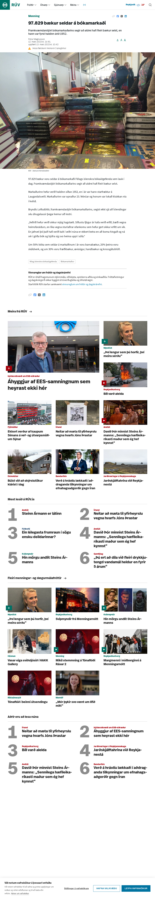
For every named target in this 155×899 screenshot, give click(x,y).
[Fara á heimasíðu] (12, 5)
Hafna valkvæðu (106, 888)
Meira (73, 5)
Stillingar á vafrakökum (76, 888)
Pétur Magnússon (36, 39)
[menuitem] (35, 5)
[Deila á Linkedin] (126, 16)
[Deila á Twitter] (122, 16)
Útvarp (43, 5)
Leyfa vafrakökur (136, 888)
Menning (34, 16)
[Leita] (150, 5)
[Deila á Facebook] (118, 16)
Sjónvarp (59, 5)
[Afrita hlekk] (113, 16)
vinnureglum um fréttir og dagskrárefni (82, 284)
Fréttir (30, 5)
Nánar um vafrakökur (20, 893)
